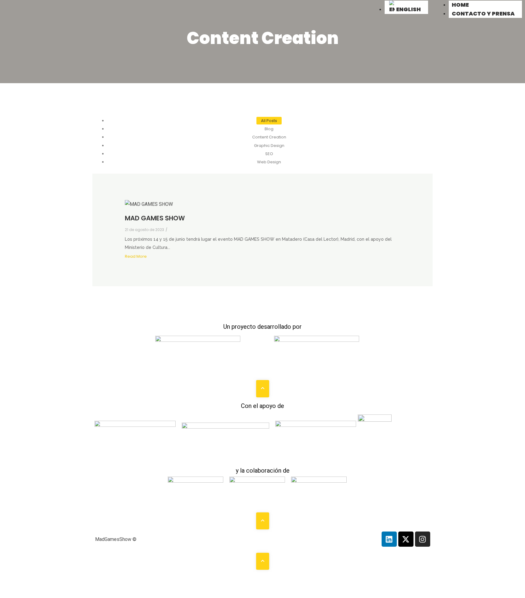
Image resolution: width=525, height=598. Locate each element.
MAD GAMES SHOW (155, 218)
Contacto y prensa (483, 13)
